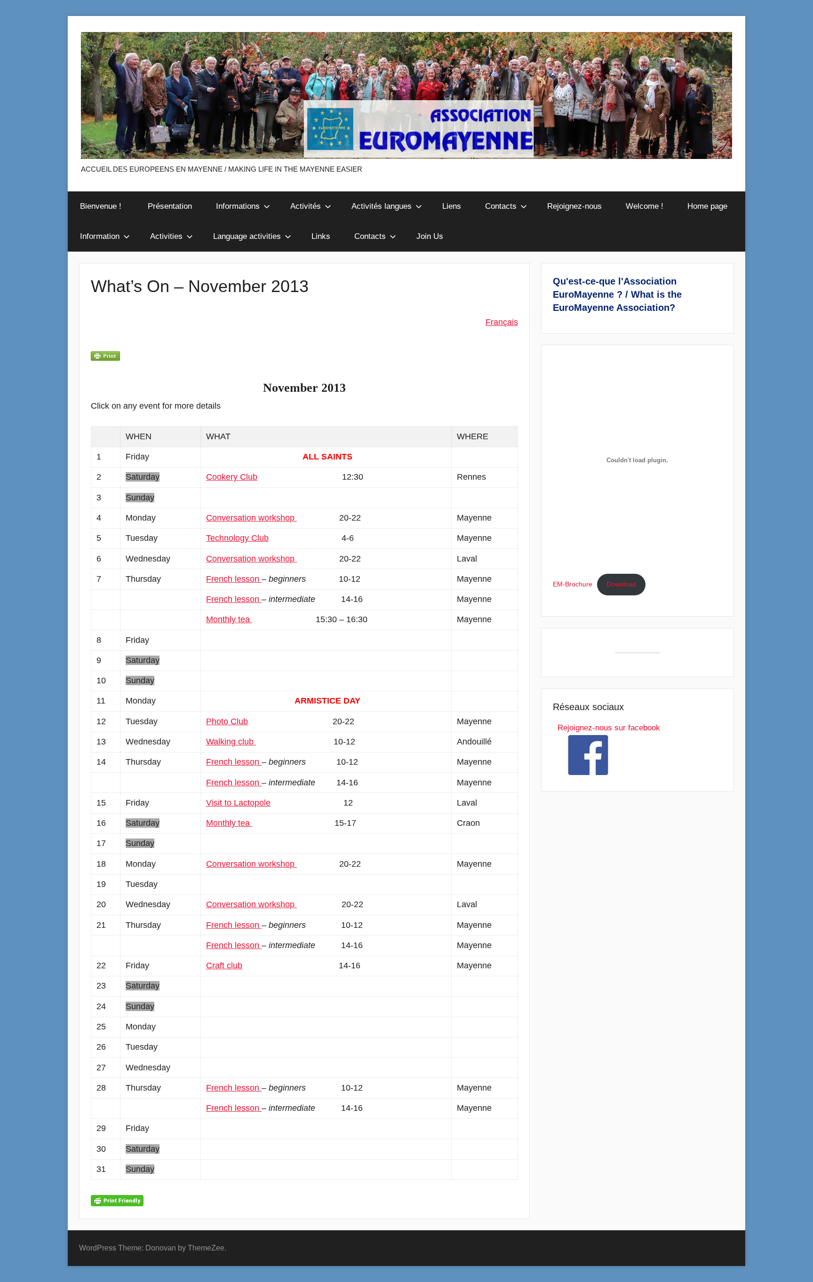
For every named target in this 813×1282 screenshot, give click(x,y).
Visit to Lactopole (238, 802)
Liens (451, 206)
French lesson (234, 579)
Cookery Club (231, 477)
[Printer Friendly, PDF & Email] (117, 1200)
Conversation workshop (251, 517)
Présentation (170, 206)
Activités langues (381, 206)
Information (100, 236)
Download (621, 584)
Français (502, 322)
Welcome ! (644, 206)
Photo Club (227, 721)
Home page (707, 206)
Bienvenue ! (102, 206)
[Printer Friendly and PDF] (105, 355)
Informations (238, 206)
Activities (166, 236)
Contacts (501, 206)
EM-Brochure (572, 584)
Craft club (224, 965)
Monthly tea (229, 619)
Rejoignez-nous (574, 206)
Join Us (429, 236)
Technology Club (237, 538)
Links (320, 236)
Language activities (247, 236)
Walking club (231, 741)
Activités (305, 206)
